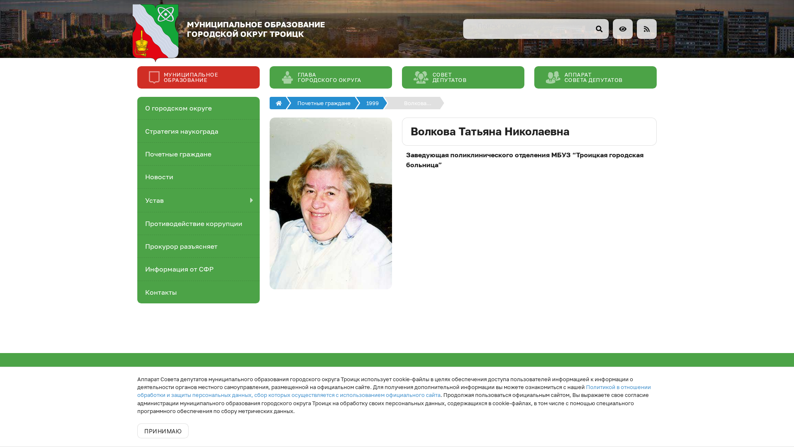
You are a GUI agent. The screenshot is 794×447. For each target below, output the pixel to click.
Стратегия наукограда (181, 131)
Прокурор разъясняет (181, 246)
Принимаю (163, 431)
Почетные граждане (178, 154)
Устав (154, 200)
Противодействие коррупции (193, 223)
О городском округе (178, 108)
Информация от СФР (179, 269)
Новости (159, 177)
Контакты (161, 292)
